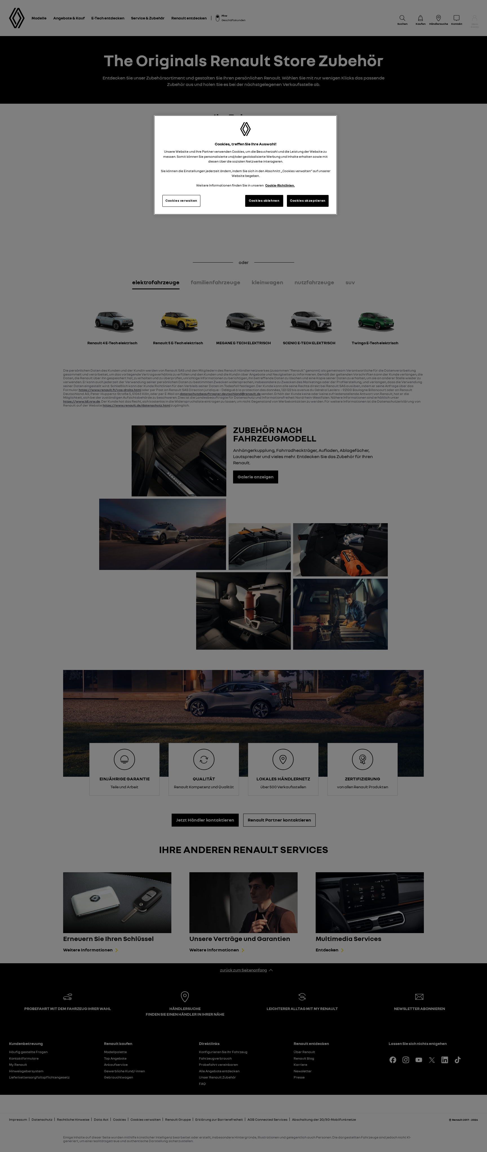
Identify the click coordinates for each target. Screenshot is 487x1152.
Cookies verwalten (181, 201)
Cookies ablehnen (264, 201)
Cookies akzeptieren (308, 201)
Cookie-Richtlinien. (280, 185)
